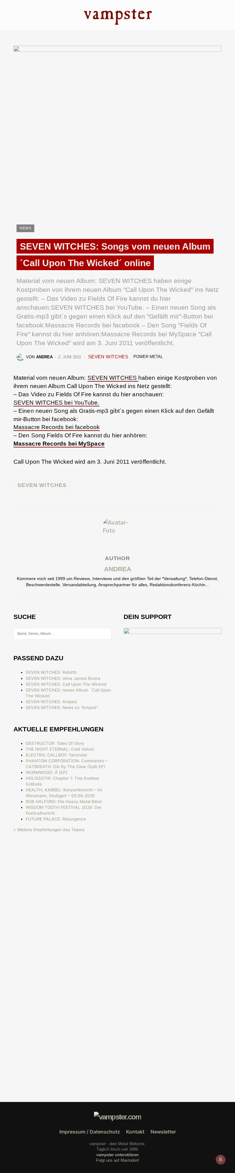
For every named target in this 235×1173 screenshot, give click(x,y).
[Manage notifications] (221, 1159)
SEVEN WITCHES (108, 356)
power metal (148, 356)
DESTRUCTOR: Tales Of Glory (55, 743)
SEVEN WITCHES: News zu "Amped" (62, 707)
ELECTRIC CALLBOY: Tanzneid (56, 754)
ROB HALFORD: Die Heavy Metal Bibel (64, 801)
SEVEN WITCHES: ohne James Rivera (63, 678)
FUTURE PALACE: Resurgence (56, 819)
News (25, 228)
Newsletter (163, 1132)
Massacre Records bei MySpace (59, 443)
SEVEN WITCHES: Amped (51, 701)
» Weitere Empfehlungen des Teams (48, 829)
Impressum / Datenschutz (89, 1132)
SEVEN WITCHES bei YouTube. (56, 402)
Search (106, 633)
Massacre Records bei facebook (56, 427)
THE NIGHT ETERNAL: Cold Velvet (60, 749)
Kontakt (135, 1132)
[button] (15, 15)
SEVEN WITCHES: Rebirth (51, 672)
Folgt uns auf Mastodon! (117, 1160)
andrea (117, 568)
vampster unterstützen (117, 1154)
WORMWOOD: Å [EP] (46, 772)
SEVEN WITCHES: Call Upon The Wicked (66, 684)
